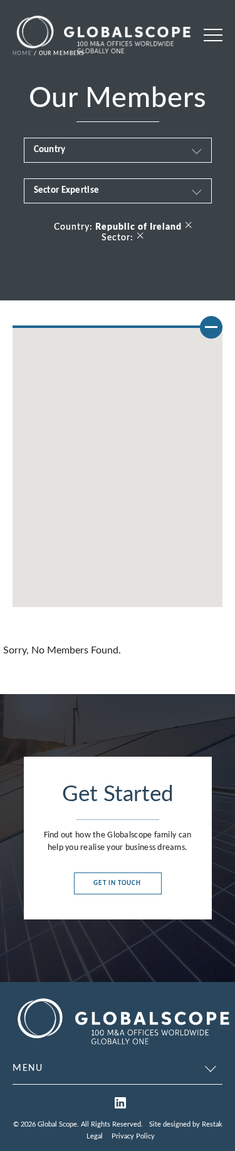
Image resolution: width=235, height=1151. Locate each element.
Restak (212, 1124)
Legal (94, 1136)
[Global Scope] (123, 1046)
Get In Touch (117, 883)
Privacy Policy (133, 1136)
